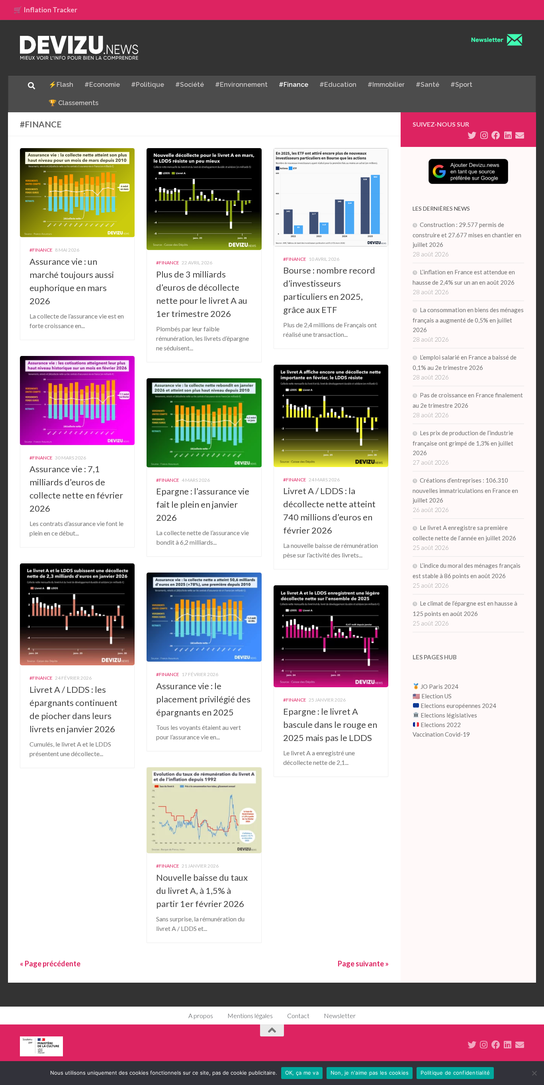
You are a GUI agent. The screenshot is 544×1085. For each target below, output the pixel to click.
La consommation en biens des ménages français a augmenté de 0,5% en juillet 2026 (468, 319)
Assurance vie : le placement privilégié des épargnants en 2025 (203, 698)
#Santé (427, 84)
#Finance (293, 84)
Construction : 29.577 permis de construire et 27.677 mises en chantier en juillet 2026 (467, 234)
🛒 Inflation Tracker (45, 10)
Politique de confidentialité (455, 1072)
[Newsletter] (519, 135)
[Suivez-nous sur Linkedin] (507, 135)
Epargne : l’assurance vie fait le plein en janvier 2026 (202, 504)
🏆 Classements (73, 103)
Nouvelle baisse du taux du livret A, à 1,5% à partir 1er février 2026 (202, 890)
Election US (436, 696)
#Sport (461, 84)
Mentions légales (250, 1015)
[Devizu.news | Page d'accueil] (79, 48)
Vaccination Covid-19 (441, 734)
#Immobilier (386, 84)
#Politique (147, 84)
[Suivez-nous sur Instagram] (483, 135)
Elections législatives (449, 715)
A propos (200, 1015)
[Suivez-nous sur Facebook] (495, 135)
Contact (298, 1015)
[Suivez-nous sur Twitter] (472, 135)
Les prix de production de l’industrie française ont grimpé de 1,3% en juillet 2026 (463, 442)
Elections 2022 (441, 724)
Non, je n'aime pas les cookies (370, 1072)
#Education (337, 84)
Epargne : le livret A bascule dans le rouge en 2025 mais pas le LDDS (330, 724)
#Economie (102, 84)
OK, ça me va (302, 1072)
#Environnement (241, 84)
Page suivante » (363, 963)
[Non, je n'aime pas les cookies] (534, 1073)
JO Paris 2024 (438, 686)
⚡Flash (61, 84)
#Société (189, 84)
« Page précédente (50, 963)
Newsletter (340, 1015)
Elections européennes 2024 (457, 705)
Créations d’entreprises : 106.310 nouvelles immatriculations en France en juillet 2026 (465, 490)
